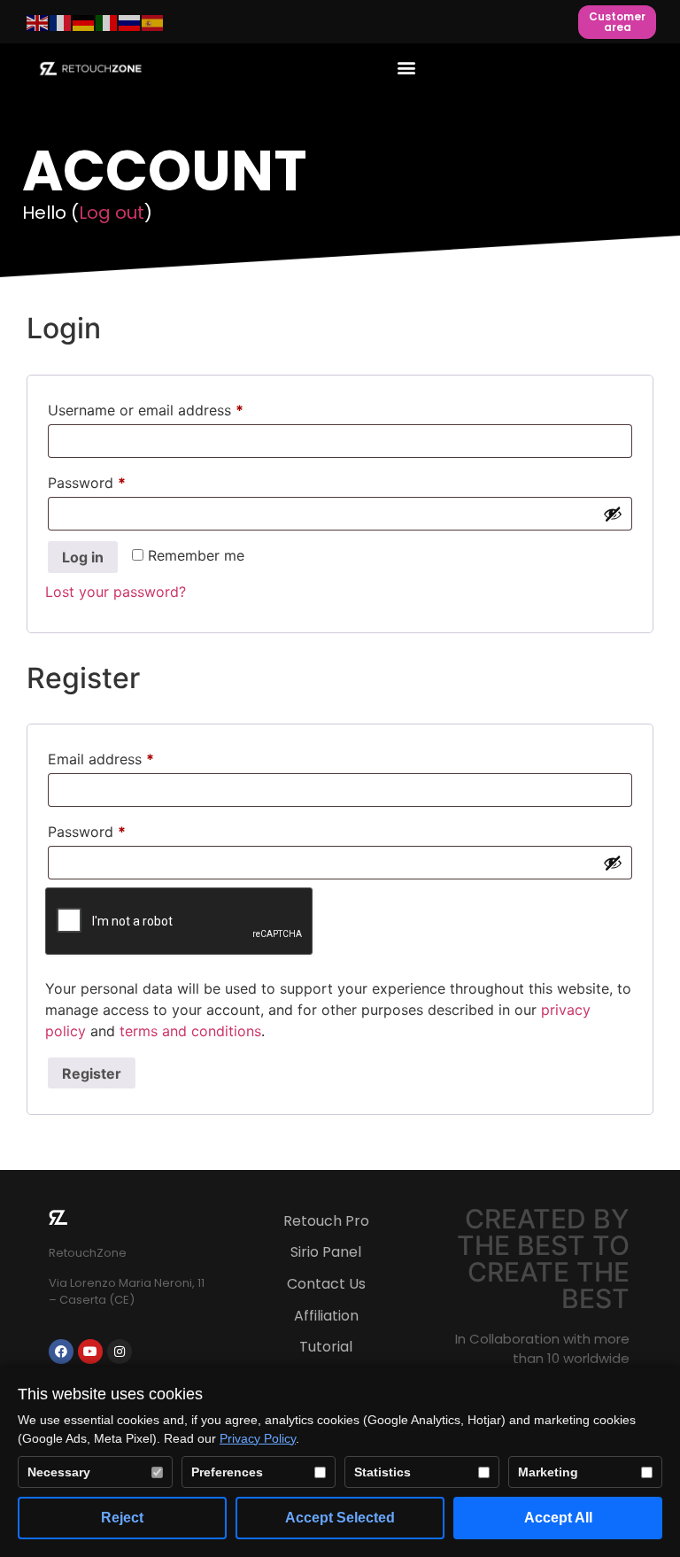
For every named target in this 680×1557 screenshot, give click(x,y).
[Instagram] (119, 1351)
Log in (83, 557)
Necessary (58, 1472)
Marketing (548, 1472)
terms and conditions (190, 1031)
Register (91, 1073)
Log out (111, 212)
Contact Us (326, 1284)
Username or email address (175, 407)
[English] (38, 22)
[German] (84, 22)
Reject (122, 1517)
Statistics (382, 1472)
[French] (61, 22)
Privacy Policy (258, 1438)
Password (116, 480)
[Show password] (612, 513)
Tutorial (325, 1346)
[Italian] (107, 22)
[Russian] (130, 22)
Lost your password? (115, 591)
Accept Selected (340, 1517)
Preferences (227, 1472)
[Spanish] (153, 22)
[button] (406, 66)
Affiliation (326, 1315)
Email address (130, 756)
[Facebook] (61, 1351)
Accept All (558, 1517)
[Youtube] (90, 1351)
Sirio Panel (325, 1252)
